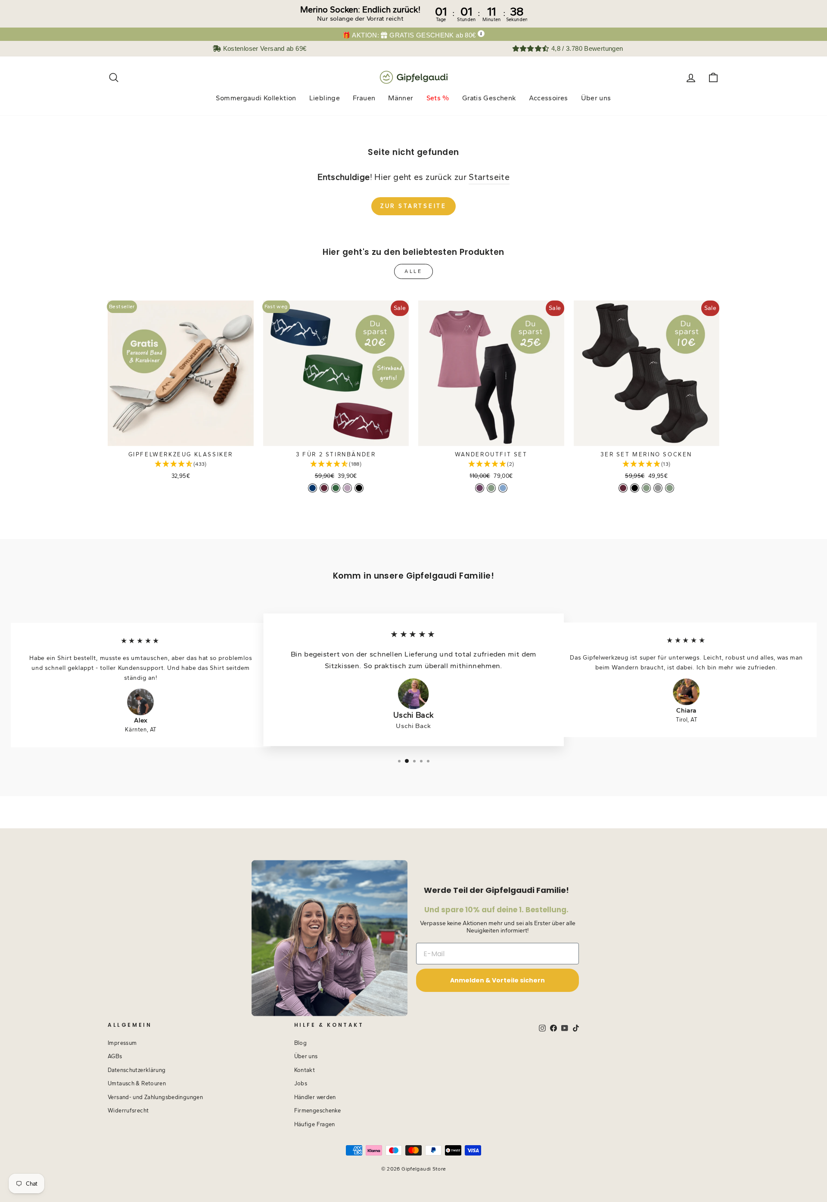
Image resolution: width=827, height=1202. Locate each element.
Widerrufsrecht (128, 1110)
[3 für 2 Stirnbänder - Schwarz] (359, 488)
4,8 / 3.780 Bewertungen (586, 48)
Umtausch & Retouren (137, 1083)
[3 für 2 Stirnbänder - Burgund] (324, 488)
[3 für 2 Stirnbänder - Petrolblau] (312, 488)
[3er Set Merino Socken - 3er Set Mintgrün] (646, 488)
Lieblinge (324, 98)
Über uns (596, 98)
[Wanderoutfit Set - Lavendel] (480, 488)
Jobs (301, 1083)
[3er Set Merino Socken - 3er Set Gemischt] (658, 488)
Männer (400, 98)
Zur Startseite (413, 206)
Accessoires (548, 98)
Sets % (437, 98)
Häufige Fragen (314, 1124)
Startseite (489, 177)
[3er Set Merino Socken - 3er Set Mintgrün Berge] (669, 488)
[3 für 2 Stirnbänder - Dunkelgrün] (336, 488)
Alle (413, 271)
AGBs (115, 1056)
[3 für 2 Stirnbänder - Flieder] (347, 488)
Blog (300, 1043)
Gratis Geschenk (489, 98)
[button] (181, 464)
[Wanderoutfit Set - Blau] (503, 488)
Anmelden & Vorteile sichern (497, 980)
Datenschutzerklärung (137, 1070)
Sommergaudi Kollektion (256, 98)
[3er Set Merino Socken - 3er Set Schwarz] (635, 488)
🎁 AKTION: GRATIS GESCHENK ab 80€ (409, 35)
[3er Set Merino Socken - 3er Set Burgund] (623, 488)
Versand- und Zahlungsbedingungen (155, 1097)
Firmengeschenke (317, 1110)
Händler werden (315, 1097)
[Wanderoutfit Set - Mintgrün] (491, 488)
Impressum (122, 1043)
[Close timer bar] (818, 13)
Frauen (364, 98)
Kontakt (304, 1070)
